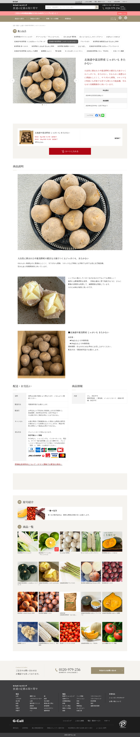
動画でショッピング (68, 696)
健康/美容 (47, 710)
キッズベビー (81, 708)
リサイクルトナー (96, 696)
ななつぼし (82, 46)
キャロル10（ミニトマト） (74, 51)
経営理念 (25, 728)
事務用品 (79, 706)
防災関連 (93, 701)
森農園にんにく (46, 51)
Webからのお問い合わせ (107, 670)
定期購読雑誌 (66, 701)
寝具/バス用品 (66, 708)
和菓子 (18, 710)
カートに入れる (71, 151)
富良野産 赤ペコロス (21, 46)
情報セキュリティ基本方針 (55, 728)
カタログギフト (48, 708)
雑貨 (63, 710)
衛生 (92, 703)
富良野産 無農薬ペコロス (66, 46)
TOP (14, 25)
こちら (41, 142)
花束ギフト (65, 698)
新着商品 (68, 18)
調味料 (32, 706)
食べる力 (22, 31)
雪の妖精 (58, 51)
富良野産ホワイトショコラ (23, 37)
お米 (17, 696)
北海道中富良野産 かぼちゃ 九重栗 (26, 51)
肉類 (17, 703)
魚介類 (18, 701)
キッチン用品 (66, 706)
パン (31, 710)
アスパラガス (85, 41)
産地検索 (46, 706)
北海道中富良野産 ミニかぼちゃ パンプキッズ (29, 41)
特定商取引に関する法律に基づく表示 (80, 728)
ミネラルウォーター (36, 698)
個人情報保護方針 (37, 728)
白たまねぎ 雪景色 (70, 37)
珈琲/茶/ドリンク (35, 703)
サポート (125, 1)
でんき (109, 1)
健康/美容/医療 (95, 706)
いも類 (21, 25)
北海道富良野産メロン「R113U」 (98, 51)
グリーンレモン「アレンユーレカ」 (48, 37)
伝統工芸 (79, 710)
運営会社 (16, 728)
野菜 (17, 25)
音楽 (78, 701)
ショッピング (78, 1)
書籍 (78, 703)
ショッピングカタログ (116, 698)
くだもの (18, 698)
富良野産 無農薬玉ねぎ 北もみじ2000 (105, 41)
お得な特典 (117, 1)
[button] (42, 104)
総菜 (45, 698)
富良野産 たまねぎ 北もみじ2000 (43, 46)
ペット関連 (80, 696)
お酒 (31, 701)
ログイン (120, 20)
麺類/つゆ (33, 696)
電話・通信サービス (100, 1)
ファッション (81, 698)
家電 (63, 703)
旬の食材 (46, 701)
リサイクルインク (96, 698)
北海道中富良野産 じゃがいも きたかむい (63, 41)
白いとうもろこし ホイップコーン (91, 37)
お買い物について (115, 701)
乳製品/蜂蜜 (33, 708)
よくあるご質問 (101, 728)
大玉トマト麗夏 (118, 51)
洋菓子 (18, 708)
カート (125, 20)
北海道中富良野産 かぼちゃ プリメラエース (104, 46)
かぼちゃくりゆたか (113, 37)
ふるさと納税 (88, 1)
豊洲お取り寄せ (48, 703)
